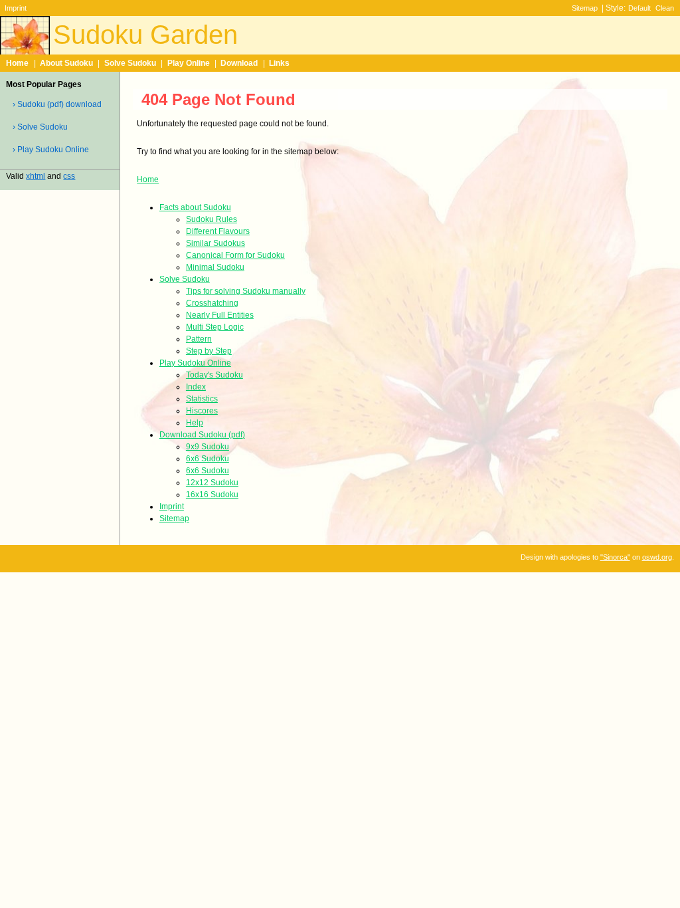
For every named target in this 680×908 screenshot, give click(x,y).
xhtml (35, 176)
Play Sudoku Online (195, 363)
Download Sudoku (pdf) (202, 434)
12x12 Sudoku (212, 482)
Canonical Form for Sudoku (235, 255)
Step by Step (209, 351)
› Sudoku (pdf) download (57, 104)
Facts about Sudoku (195, 207)
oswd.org (657, 557)
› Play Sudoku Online (51, 149)
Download (239, 63)
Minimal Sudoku (215, 267)
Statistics (202, 398)
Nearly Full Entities (220, 315)
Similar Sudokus (215, 243)
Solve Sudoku (130, 63)
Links (279, 63)
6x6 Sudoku (207, 458)
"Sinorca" (615, 557)
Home (17, 63)
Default (639, 8)
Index (196, 387)
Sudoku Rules (211, 219)
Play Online (188, 63)
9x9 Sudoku (207, 446)
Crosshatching (212, 303)
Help (194, 422)
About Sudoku (66, 63)
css (69, 176)
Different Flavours (218, 231)
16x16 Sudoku (212, 494)
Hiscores (202, 410)
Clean (664, 8)
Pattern (199, 339)
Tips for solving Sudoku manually (245, 291)
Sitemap (585, 8)
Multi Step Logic (215, 327)
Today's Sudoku (214, 375)
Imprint (16, 8)
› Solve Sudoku (40, 127)
